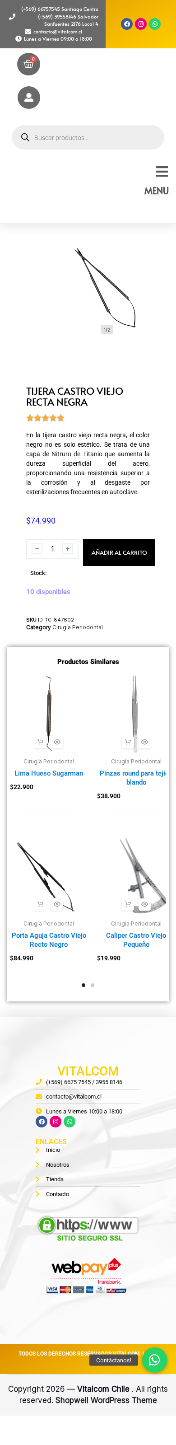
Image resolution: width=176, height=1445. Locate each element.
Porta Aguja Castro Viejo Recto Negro (49, 940)
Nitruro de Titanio (76, 454)
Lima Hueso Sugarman (48, 773)
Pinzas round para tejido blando (136, 777)
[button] (40, 742)
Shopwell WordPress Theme (106, 1400)
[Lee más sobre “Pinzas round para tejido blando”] (128, 742)
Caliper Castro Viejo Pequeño (136, 940)
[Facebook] (127, 24)
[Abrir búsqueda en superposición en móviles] (88, 137)
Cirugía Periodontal (77, 627)
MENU (156, 190)
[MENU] (162, 171)
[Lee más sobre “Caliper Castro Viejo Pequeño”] (128, 904)
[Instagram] (141, 24)
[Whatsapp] (155, 24)
